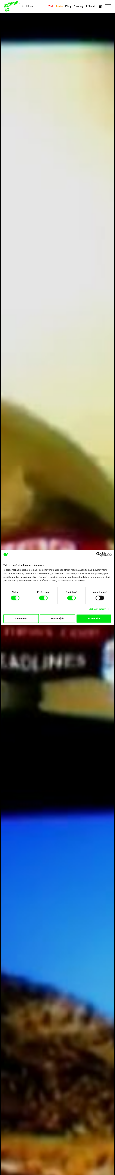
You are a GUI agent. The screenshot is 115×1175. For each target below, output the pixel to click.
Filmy (68, 6)
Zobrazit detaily (97, 609)
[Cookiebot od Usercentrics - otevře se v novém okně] (98, 554)
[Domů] (12, 6)
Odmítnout (21, 618)
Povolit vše (94, 618)
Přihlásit (90, 6)
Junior (59, 6)
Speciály (79, 6)
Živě (50, 6)
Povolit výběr (57, 618)
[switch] (43, 598)
